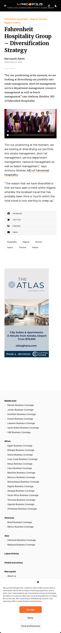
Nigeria (26, 242)
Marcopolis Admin (14, 58)
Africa (7, 441)
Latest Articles (11, 553)
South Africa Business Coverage (22, 495)
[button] (37, 582)
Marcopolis (10, 571)
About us (11, 576)
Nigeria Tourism (38, 19)
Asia (6, 535)
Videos (35, 247)
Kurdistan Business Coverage (21, 414)
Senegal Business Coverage (20, 490)
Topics (10, 247)
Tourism (22, 247)
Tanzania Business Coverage (21, 500)
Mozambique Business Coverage (23, 481)
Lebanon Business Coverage (21, 423)
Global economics (13, 562)
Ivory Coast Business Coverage (22, 459)
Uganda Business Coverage (20, 504)
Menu (5, 6)
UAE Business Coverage (18, 432)
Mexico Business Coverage (20, 526)
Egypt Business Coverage (19, 445)
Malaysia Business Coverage (21, 544)
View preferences (30, 626)
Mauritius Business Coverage (21, 472)
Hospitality (12, 242)
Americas (9, 517)
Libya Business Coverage (19, 468)
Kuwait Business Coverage (20, 418)
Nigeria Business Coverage (20, 486)
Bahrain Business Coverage (20, 405)
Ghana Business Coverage (20, 454)
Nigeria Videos (12, 22)
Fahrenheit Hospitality (16, 19)
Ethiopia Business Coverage (20, 450)
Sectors (38, 242)
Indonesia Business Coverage (21, 540)
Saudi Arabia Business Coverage (23, 427)
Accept (30, 609)
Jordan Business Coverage (20, 409)
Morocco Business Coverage (21, 477)
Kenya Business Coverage (19, 463)
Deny (30, 617)
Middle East (10, 400)
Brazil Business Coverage (19, 522)
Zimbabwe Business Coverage (22, 508)
